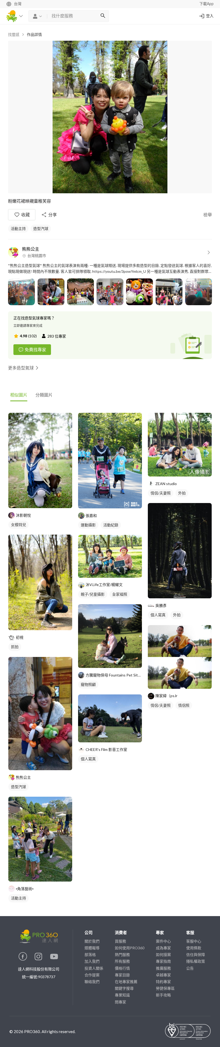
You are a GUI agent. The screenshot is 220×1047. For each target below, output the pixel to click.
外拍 (182, 493)
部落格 (90, 954)
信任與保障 (195, 954)
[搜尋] (103, 16)
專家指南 (163, 961)
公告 (190, 968)
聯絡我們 (92, 981)
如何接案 (163, 954)
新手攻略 (163, 995)
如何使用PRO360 (129, 948)
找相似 (48, 501)
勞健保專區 (165, 988)
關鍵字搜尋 (124, 988)
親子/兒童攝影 (93, 594)
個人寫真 (88, 759)
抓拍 (15, 646)
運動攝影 (88, 525)
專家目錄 (122, 975)
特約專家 (163, 981)
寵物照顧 (88, 684)
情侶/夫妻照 (161, 493)
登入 (210, 16)
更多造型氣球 (21, 367)
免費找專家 (35, 349)
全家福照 (119, 594)
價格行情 (122, 968)
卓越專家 (163, 975)
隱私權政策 (195, 961)
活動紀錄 (110, 525)
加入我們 (92, 961)
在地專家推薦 (126, 981)
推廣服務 (163, 968)
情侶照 (183, 705)
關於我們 (92, 941)
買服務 (120, 941)
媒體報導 (92, 948)
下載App (206, 4)
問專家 (120, 1002)
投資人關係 (94, 968)
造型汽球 (40, 228)
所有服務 (122, 961)
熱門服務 (122, 954)
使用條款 (193, 948)
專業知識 (122, 995)
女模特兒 (18, 524)
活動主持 (18, 228)
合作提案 (92, 975)
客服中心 (193, 941)
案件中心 (163, 941)
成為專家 (163, 948)
